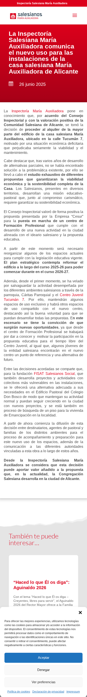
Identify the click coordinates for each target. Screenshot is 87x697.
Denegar (43, 670)
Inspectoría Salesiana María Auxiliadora (42, 3)
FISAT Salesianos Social (54, 374)
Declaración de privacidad (48, 691)
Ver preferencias (44, 682)
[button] (80, 612)
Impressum (73, 691)
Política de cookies (18, 691)
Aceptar (43, 657)
